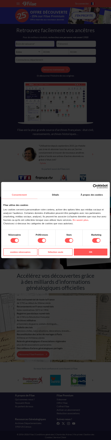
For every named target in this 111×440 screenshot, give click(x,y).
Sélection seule (55, 252)
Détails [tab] (55, 194)
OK (90, 252)
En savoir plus (80, 220)
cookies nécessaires (20, 252)
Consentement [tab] (19, 194)
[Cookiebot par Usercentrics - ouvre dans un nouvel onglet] (95, 186)
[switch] (42, 240)
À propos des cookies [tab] (92, 194)
